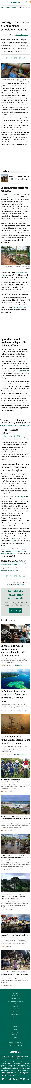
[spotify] (14, 1079)
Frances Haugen (20, 496)
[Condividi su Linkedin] (15, 58)
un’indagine (5, 280)
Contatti (15, 1029)
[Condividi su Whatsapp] (20, 58)
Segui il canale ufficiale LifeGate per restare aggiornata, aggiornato (13, 551)
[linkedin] (24, 1079)
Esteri (2, 665)
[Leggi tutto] (29, 620)
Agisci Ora (15, 1017)
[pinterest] (10, 1079)
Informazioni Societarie (15, 1043)
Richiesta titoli (15, 1009)
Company (15, 1027)
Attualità (15, 993)
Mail (15, 1037)
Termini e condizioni (15, 1045)
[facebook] (3, 1079)
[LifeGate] (15, 2)
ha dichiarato (24, 371)
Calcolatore (15, 1014)
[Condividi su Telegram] (24, 58)
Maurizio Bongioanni (22, 35)
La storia (15, 1035)
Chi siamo (15, 1032)
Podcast (15, 1006)
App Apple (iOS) (15, 998)
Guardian (14, 541)
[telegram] (28, 1079)
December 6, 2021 (12, 436)
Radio (15, 1004)
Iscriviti (14, 610)
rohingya (5, 194)
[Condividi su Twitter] (11, 58)
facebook (10, 570)
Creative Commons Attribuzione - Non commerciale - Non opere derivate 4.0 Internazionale (14, 563)
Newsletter (15, 996)
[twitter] (7, 1079)
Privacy (15, 1040)
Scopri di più (20, 585)
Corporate (15, 1012)
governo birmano (20, 307)
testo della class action (11, 118)
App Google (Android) (15, 1001)
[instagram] (21, 1079)
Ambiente (3, 791)
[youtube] (17, 1079)
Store (8, 2)
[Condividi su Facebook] (7, 58)
